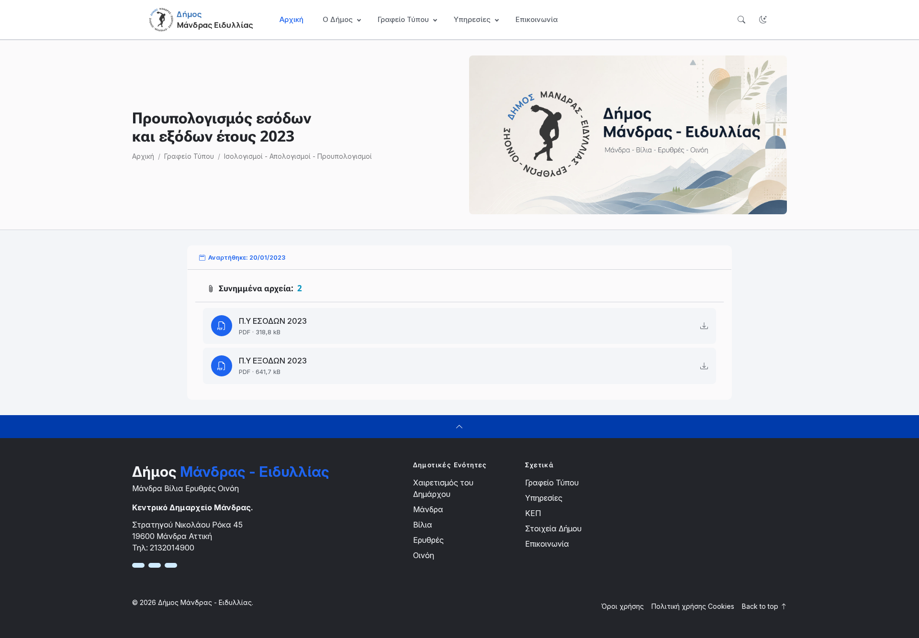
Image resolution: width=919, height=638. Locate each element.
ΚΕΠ (533, 513)
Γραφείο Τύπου (189, 156)
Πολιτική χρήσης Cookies (692, 606)
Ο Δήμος (338, 19)
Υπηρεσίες (543, 498)
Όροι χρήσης (622, 606)
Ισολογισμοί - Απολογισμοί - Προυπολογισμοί (298, 156)
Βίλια (422, 524)
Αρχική (291, 19)
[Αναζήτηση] (741, 20)
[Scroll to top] (459, 426)
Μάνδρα (428, 509)
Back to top (761, 606)
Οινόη (423, 555)
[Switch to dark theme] (763, 20)
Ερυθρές (428, 540)
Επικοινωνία (537, 19)
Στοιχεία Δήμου (553, 528)
